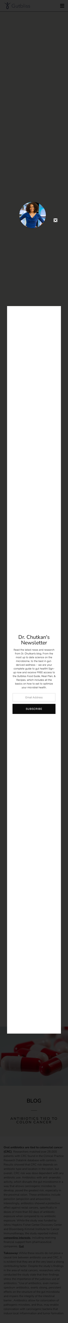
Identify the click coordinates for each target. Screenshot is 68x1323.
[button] (55, 220)
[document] (34, 661)
